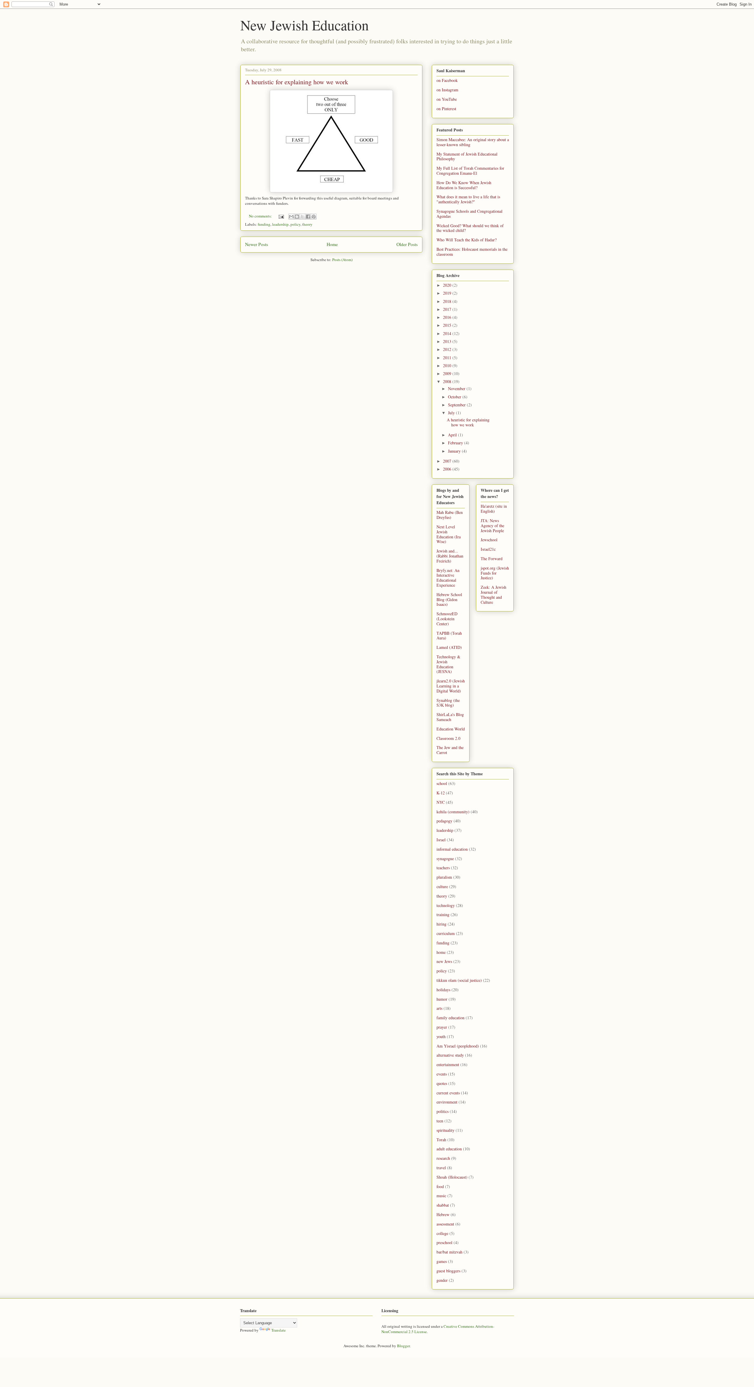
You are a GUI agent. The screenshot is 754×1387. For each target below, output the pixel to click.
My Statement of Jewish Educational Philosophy (466, 156)
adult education (449, 1149)
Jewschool (489, 539)
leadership (280, 224)
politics (442, 1111)
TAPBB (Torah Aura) (449, 635)
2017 (447, 309)
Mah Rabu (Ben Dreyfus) (449, 514)
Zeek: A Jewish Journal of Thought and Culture (493, 594)
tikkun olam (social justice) (459, 980)
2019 (447, 293)
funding (264, 224)
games (441, 1261)
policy (295, 224)
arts (439, 1008)
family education (450, 1017)
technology (445, 905)
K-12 (440, 793)
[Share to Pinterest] (314, 217)
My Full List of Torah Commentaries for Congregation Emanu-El (470, 170)
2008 (447, 381)
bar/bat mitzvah (449, 1252)
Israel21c (488, 549)
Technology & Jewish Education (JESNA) (448, 664)
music (441, 1195)
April (453, 435)
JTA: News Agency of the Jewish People (492, 525)
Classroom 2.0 (448, 738)
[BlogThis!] (297, 217)
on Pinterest (446, 108)
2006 (447, 469)
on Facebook (447, 80)
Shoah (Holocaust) (451, 1177)
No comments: (261, 216)
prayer (441, 1027)
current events (448, 1093)
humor (441, 999)
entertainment (447, 1064)
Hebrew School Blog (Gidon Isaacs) (449, 599)
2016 (447, 317)
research (443, 1158)
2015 (447, 325)
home (441, 952)
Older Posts (407, 244)
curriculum (445, 933)
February (456, 443)
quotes (441, 1083)
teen (439, 1121)
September (457, 405)
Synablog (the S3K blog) (448, 702)
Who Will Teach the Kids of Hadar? (466, 240)
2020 (447, 285)
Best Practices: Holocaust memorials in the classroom (471, 251)
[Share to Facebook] (308, 217)
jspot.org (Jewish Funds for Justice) (495, 573)
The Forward (491, 558)
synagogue (445, 858)
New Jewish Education (304, 24)
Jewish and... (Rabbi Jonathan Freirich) (449, 556)
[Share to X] (302, 217)
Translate (278, 1330)
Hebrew (442, 1214)
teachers (443, 867)
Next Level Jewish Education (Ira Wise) (448, 534)
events (441, 1074)
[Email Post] (281, 216)
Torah (441, 1139)
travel (441, 1167)
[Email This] (291, 217)
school (441, 783)
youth (441, 1036)
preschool (444, 1242)
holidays (443, 989)
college (442, 1233)
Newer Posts (256, 244)
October (455, 397)
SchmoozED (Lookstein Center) (446, 618)
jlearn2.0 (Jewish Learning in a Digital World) (450, 686)
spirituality (445, 1130)
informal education (452, 849)
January (455, 451)
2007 (447, 461)
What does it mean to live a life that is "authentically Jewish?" (468, 199)
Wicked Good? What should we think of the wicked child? (470, 228)
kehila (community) (452, 811)
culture (442, 886)
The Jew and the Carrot (450, 750)
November (457, 388)
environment (446, 1102)
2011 (447, 357)
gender (442, 1280)
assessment (445, 1224)
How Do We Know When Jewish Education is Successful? (463, 185)
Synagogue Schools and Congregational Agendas (469, 213)
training (442, 914)
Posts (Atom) (342, 259)
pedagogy (444, 821)
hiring (441, 924)
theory (307, 224)
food (440, 1186)
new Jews (444, 961)
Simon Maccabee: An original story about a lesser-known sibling (472, 142)
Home (332, 244)
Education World (450, 729)
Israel (441, 839)
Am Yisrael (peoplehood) (457, 1046)
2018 (447, 301)
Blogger (403, 1345)
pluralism (444, 877)
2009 (447, 373)
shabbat (442, 1205)
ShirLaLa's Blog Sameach (450, 717)
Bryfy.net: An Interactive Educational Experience (447, 578)
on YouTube (446, 99)
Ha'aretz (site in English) (494, 508)
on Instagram (447, 90)
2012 (447, 349)
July (452, 412)
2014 (447, 333)
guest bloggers (448, 1271)
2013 (447, 341)
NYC (440, 802)
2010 (447, 365)
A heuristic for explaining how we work (296, 81)
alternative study (450, 1055)
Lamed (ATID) (449, 647)
